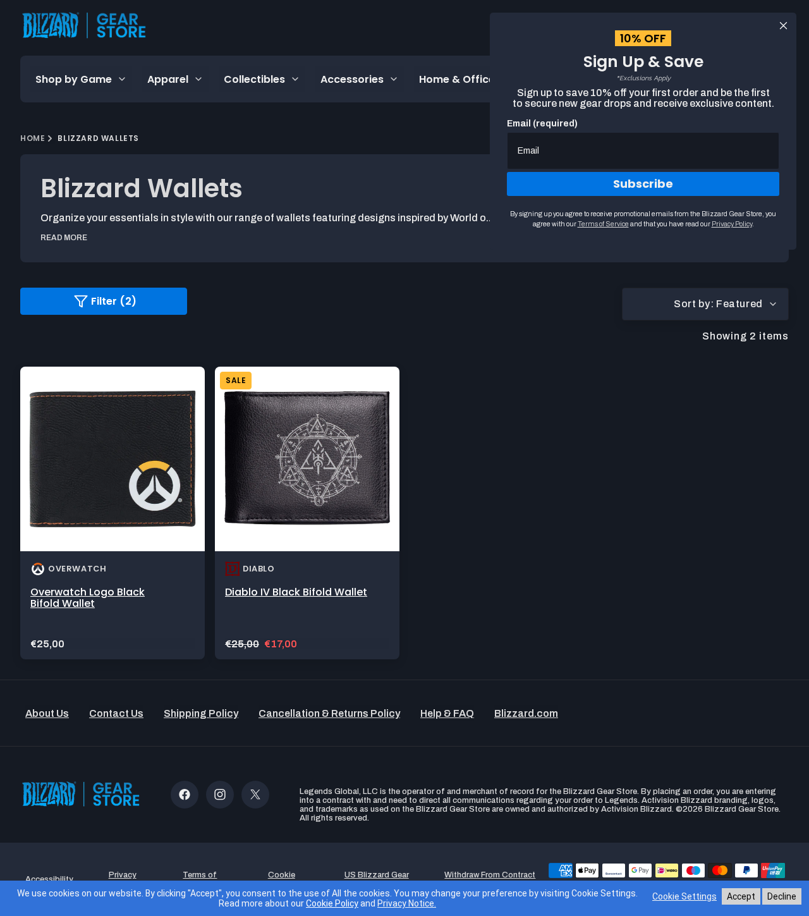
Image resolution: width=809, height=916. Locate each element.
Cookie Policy (332, 903)
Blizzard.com (526, 713)
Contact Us (116, 713)
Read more (63, 237)
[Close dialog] (783, 26)
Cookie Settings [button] (281, 879)
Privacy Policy (732, 224)
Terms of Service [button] (200, 879)
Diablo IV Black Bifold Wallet (296, 592)
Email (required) (542, 123)
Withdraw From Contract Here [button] (489, 879)
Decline (781, 896)
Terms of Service (603, 224)
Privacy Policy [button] (123, 879)
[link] (112, 513)
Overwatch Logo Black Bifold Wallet (87, 598)
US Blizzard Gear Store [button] (376, 879)
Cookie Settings (684, 896)
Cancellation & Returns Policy (329, 713)
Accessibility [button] (49, 879)
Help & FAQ (447, 713)
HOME (32, 138)
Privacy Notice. (406, 903)
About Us (47, 713)
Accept (741, 896)
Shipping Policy (201, 713)
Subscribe (643, 184)
